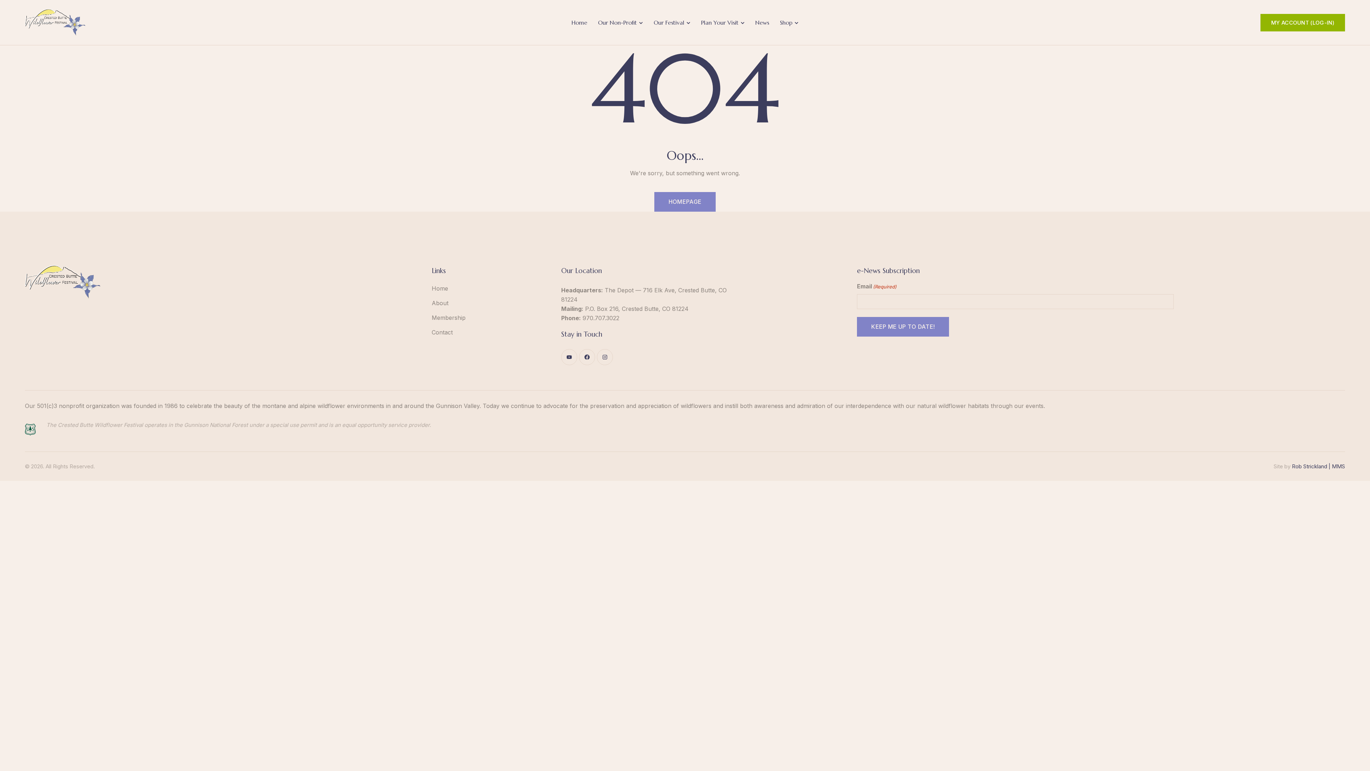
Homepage (685, 201)
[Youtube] (569, 357)
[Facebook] (587, 357)
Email (877, 286)
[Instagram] (605, 357)
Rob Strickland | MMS (1318, 466)
